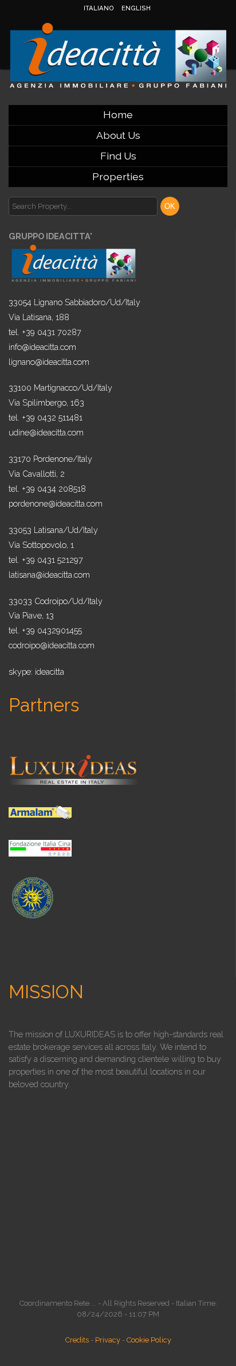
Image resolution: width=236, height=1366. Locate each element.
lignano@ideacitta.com (49, 362)
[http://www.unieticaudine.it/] (32, 897)
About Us (118, 135)
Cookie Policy (149, 1340)
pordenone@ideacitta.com (56, 503)
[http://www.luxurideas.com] (73, 769)
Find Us (118, 156)
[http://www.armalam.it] (40, 811)
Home (118, 114)
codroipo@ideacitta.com (52, 645)
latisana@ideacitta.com (49, 574)
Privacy (107, 1340)
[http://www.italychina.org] (40, 847)
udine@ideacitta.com (46, 432)
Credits (77, 1340)
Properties (118, 176)
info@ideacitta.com (42, 347)
